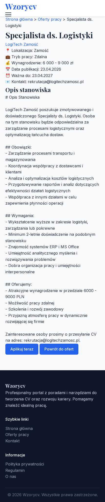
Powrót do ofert (59, 349)
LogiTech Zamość (21, 44)
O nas (10, 476)
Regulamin (15, 470)
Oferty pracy (50, 19)
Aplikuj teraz (21, 349)
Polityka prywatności (24, 464)
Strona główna (19, 19)
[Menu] (52, 14)
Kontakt (12, 440)
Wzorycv (21, 6)
